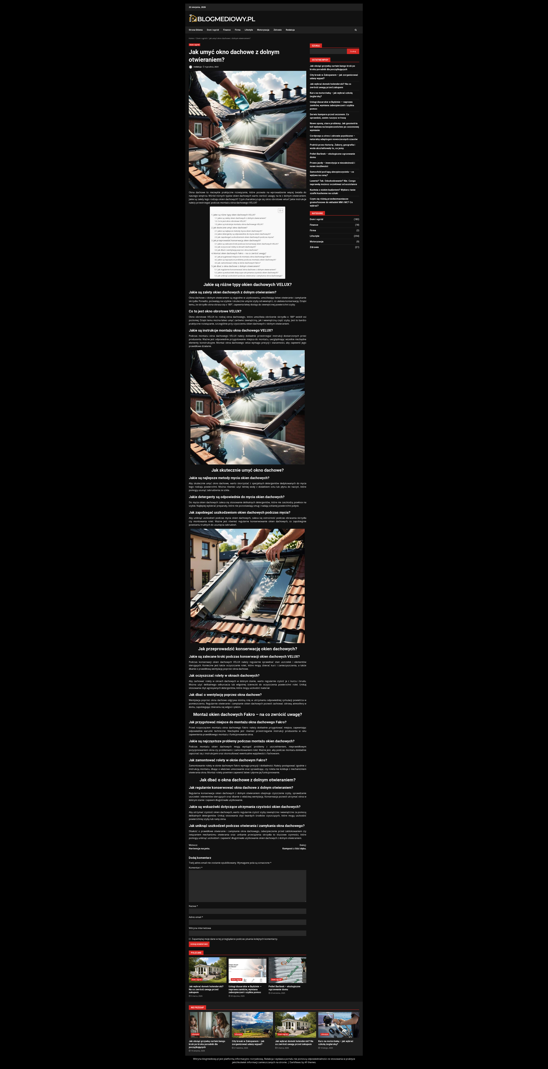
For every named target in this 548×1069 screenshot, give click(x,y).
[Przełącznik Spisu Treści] (279, 210)
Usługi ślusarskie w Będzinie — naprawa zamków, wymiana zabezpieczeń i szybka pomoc (247, 970)
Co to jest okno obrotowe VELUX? (232, 221)
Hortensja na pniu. (199, 846)
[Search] (356, 30)
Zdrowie (278, 30)
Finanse (227, 30)
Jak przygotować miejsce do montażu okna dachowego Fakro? (244, 256)
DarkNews (295, 1062)
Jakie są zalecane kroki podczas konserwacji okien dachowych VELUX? (248, 244)
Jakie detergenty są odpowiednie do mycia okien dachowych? (244, 234)
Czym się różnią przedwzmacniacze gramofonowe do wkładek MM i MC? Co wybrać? (331, 202)
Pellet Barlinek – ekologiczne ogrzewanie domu (287, 970)
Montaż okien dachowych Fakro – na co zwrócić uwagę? (239, 253)
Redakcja (290, 30)
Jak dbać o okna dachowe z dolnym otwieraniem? (236, 266)
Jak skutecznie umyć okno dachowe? (230, 227)
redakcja (197, 67)
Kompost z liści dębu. (294, 846)
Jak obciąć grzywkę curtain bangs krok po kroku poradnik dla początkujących (209, 1025)
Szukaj (316, 46)
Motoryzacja (263, 30)
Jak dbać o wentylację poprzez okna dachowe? (238, 250)
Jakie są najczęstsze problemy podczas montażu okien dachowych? (247, 259)
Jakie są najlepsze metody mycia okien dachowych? (240, 231)
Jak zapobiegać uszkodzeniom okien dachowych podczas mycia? (246, 237)
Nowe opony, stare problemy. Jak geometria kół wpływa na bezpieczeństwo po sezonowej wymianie (334, 126)
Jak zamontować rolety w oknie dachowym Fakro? (239, 263)
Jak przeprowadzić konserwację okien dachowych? (237, 240)
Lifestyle (249, 30)
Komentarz (196, 867)
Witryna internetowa (200, 928)
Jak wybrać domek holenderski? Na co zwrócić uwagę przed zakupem (207, 970)
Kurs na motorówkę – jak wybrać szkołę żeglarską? (338, 1025)
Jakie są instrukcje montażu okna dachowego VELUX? (240, 224)
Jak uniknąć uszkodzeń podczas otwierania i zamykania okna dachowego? (250, 275)
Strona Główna (196, 30)
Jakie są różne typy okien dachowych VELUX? (234, 214)
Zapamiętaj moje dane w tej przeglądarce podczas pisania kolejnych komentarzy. (235, 939)
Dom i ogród (213, 30)
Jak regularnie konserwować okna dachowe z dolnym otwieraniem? (247, 269)
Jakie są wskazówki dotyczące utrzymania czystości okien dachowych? (248, 272)
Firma (237, 30)
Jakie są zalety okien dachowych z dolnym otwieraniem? (242, 218)
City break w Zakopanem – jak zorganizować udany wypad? (252, 1025)
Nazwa (193, 906)
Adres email (196, 917)
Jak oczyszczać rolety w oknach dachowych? (237, 247)
